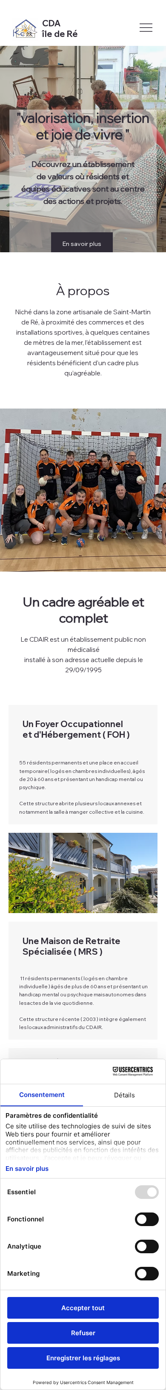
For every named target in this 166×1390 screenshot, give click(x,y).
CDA (52, 23)
